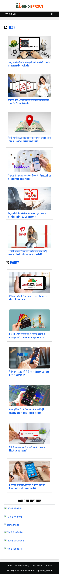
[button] (52, 14)
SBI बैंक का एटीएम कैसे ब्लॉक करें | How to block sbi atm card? (27, 448)
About (10, 565)
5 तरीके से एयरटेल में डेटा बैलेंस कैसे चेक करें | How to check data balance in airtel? (27, 252)
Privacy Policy (22, 565)
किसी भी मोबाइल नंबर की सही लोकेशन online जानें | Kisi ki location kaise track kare (29, 139)
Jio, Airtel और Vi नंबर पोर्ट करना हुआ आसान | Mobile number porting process (27, 214)
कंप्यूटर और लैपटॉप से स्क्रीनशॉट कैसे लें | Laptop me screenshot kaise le (29, 63)
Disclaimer (37, 565)
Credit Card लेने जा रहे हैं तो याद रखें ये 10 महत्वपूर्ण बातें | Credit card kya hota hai (27, 335)
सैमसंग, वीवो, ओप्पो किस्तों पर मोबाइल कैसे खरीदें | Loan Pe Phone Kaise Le (29, 101)
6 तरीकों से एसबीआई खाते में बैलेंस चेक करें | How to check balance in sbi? (28, 486)
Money (14, 262)
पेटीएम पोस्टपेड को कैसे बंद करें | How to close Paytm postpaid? (29, 373)
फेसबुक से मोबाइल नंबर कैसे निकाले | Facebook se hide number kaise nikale (29, 177)
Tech (12, 27)
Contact (48, 565)
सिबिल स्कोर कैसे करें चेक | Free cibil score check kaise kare (28, 297)
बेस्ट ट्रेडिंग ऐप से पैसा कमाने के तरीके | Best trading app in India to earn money (28, 411)
